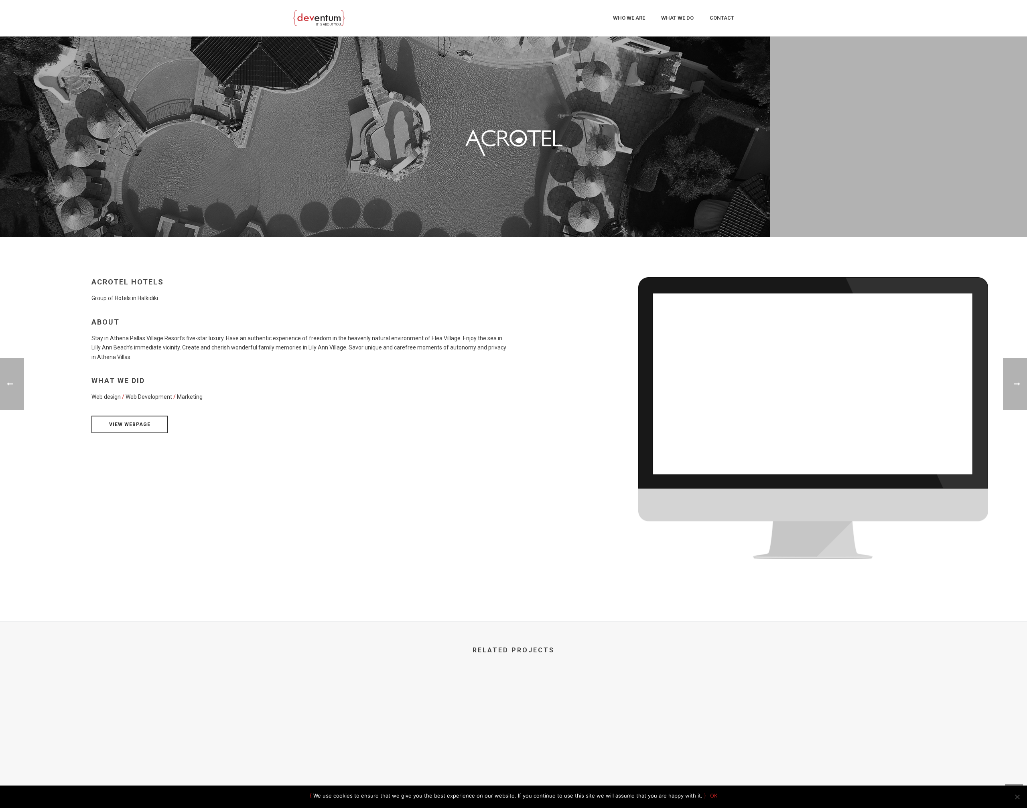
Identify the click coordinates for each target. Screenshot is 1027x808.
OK (713, 795)
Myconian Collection (628, 745)
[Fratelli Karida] (399, 706)
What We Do (677, 18)
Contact (722, 18)
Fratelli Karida (399, 745)
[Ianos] (514, 706)
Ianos (513, 745)
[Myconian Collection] (628, 706)
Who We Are (629, 18)
